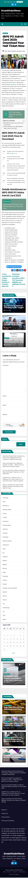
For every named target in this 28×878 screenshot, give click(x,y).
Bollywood (6, 505)
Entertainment (7, 525)
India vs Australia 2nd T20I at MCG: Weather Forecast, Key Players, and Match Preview (13, 486)
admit (9, 51)
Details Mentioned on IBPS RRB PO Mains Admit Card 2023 (13, 127)
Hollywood (6, 545)
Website (5, 414)
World (4, 619)
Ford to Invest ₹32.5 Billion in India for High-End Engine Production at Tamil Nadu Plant (14, 472)
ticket (23, 51)
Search (4, 439)
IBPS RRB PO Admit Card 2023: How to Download (13, 123)
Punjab (5, 584)
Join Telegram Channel (15, 266)
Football (5, 533)
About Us (4, 809)
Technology (6, 607)
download (13, 51)
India (4, 548)
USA (4, 615)
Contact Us (4, 813)
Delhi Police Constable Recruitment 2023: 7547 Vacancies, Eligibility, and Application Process (19, 279)
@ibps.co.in (14, 153)
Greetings (5, 537)
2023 (5, 51)
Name (5, 396)
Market (5, 560)
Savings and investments (10, 588)
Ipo (4, 552)
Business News (7, 509)
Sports (5, 596)
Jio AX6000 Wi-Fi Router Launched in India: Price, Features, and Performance (13, 679)
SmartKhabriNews (11, 10)
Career (5, 513)
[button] (21, 24)
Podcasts (5, 576)
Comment (6, 365)
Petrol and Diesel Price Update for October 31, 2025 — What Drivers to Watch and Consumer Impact (13, 464)
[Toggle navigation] (25, 24)
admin (7, 682)
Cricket (5, 517)
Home (4, 871)
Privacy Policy (5, 817)
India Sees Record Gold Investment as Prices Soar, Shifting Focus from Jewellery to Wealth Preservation (14, 457)
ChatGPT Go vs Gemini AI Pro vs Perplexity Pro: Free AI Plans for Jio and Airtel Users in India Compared (13, 479)
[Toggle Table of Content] (23, 121)
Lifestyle (5, 556)
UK (3, 611)
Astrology (5, 497)
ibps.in (14, 84)
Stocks (5, 600)
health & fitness (7, 541)
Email (5, 405)
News (4, 572)
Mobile (5, 564)
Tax (4, 603)
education (19, 51)
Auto (4, 501)
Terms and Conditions (7, 820)
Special (5, 592)
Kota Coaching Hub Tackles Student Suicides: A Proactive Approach (6, 280)
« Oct (13, 653)
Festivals (5, 529)
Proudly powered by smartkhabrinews (14, 869)
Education (5, 33)
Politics (5, 580)
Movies (5, 568)
